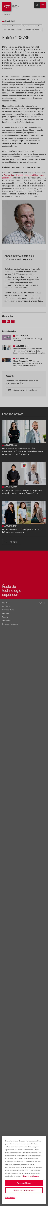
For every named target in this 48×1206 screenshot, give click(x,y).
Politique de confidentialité (30, 1176)
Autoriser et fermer (24, 1183)
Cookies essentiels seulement (24, 1190)
